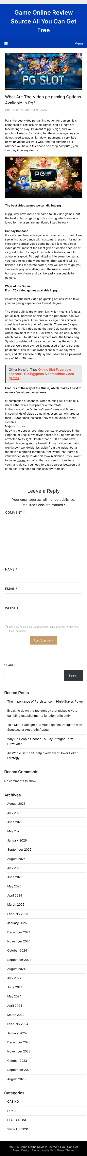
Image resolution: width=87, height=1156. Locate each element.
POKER (12, 1111)
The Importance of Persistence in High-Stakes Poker (45, 701)
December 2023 (19, 1042)
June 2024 (15, 987)
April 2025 (14, 895)
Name (11, 569)
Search (10, 665)
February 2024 (17, 1024)
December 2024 (19, 932)
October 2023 (17, 1061)
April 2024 (14, 1006)
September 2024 (19, 960)
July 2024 (14, 978)
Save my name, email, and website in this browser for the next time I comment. (44, 628)
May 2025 (14, 886)
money (21, 460)
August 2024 (16, 969)
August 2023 (16, 1079)
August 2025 (16, 859)
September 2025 (19, 849)
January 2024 (17, 1033)
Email (11, 589)
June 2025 (14, 877)
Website (12, 608)
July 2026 (14, 813)
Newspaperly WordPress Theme (53, 1150)
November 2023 (19, 1051)
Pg (7, 120)
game (37, 328)
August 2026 (16, 804)
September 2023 (19, 1070)
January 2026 (17, 840)
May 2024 (14, 996)
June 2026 (14, 822)
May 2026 (14, 831)
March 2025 (15, 904)
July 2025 (14, 868)
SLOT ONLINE (17, 1120)
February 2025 (17, 914)
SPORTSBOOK (17, 1129)
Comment (15, 512)
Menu (78, 43)
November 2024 (19, 941)
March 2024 (15, 1015)
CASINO (13, 1101)
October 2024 (17, 950)
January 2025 (17, 923)
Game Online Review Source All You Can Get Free (43, 21)
